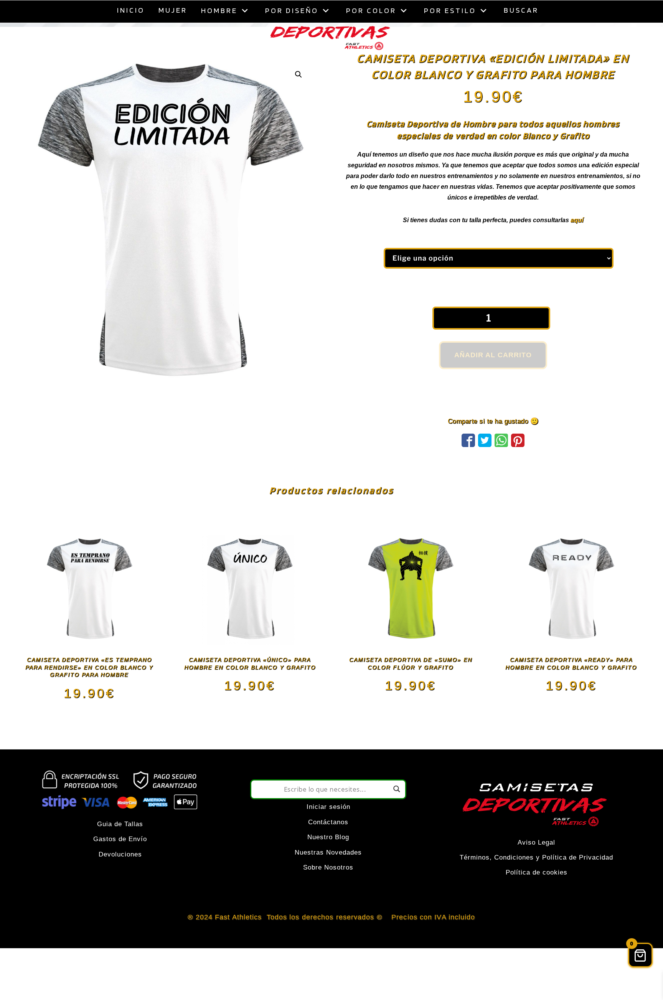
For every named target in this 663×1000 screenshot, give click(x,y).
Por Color (371, 10)
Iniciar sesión (328, 826)
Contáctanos (328, 841)
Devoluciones (120, 873)
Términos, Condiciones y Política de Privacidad (536, 876)
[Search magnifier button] (396, 808)
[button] (298, 94)
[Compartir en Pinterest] (517, 458)
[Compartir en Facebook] (468, 458)
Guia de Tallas (120, 843)
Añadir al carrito (493, 374)
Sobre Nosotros (328, 886)
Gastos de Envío (120, 858)
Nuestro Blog (328, 856)
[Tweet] (484, 458)
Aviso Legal (536, 861)
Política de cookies (536, 891)
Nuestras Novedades (328, 871)
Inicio (131, 10)
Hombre (219, 10)
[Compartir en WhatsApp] (501, 458)
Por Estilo (450, 10)
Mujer (172, 10)
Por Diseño (291, 10)
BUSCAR (521, 10)
